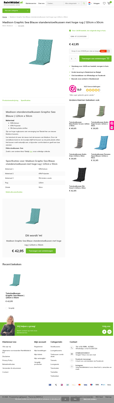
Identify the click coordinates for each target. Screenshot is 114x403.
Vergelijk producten (38, 363)
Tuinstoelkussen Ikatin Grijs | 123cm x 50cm (77, 155)
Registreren (38, 347)
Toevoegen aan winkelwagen (41, 251)
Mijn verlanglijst (39, 358)
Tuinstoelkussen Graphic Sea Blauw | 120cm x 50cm (15, 295)
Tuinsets (54, 360)
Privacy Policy (7, 360)
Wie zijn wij (6, 347)
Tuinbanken (55, 376)
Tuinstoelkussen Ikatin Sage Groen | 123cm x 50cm (99, 124)
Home (4, 17)
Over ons (41, 3)
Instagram (109, 332)
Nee (75, 399)
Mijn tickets (38, 354)
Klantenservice (31, 3)
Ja (65, 399)
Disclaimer (6, 356)
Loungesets (55, 364)
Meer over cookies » (90, 399)
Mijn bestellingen (40, 351)
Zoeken (84, 3)
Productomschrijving (10, 100)
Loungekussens (56, 351)
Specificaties (25, 100)
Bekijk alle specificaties (14, 192)
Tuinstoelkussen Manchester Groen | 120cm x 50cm (79, 124)
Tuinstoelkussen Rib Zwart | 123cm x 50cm (77, 187)
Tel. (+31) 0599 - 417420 (84, 347)
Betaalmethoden (8, 364)
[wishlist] (104, 3)
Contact (5, 372)
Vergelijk (11, 308)
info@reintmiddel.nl (82, 353)
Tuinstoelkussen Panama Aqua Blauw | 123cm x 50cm (100, 156)
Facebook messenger (83, 359)
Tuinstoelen (55, 368)
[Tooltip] (73, 69)
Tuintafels (54, 372)
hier (31, 151)
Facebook (104, 332)
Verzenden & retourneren (11, 368)
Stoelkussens (55, 347)
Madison (10, 26)
